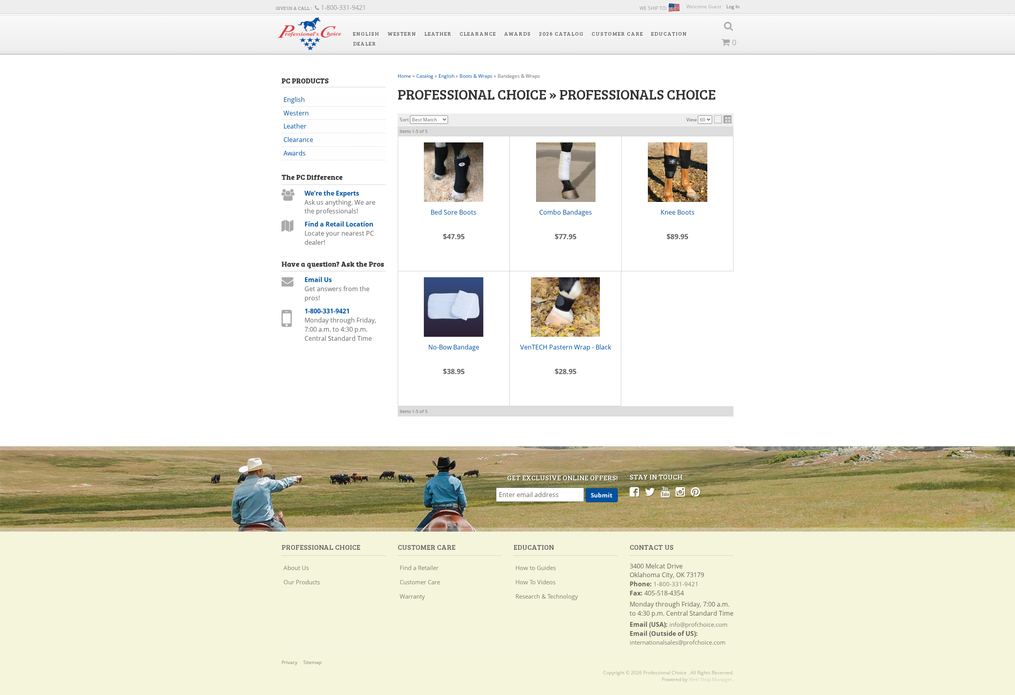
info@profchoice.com (698, 624)
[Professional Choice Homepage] (309, 34)
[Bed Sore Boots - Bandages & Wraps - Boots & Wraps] (454, 172)
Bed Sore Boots (454, 212)
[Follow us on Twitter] (650, 491)
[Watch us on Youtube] (665, 491)
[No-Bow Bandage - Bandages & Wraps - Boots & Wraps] (454, 307)
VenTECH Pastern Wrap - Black (565, 347)
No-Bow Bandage (453, 347)
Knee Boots (678, 212)
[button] (366, 34)
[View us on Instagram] (680, 491)
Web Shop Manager (710, 679)
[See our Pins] (695, 491)
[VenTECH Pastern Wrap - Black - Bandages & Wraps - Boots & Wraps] (565, 307)
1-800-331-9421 (327, 311)
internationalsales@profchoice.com (678, 642)
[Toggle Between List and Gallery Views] (723, 119)
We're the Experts (331, 193)
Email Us (318, 279)
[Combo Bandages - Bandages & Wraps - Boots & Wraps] (565, 172)
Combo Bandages (565, 212)
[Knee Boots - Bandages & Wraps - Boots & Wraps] (677, 172)
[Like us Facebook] (634, 491)
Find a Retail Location (338, 224)
